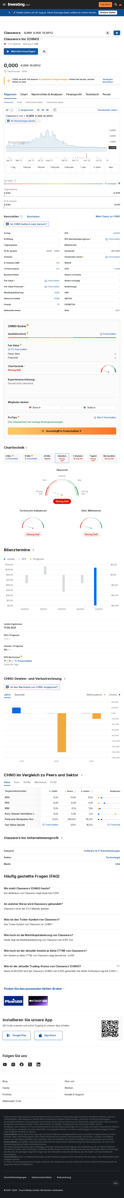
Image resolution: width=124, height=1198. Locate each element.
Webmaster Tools (12, 1101)
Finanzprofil (74, 94)
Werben (69, 1087)
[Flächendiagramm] (11, 110)
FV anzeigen (111, 183)
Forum (107, 94)
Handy (6, 1087)
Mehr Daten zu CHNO (108, 216)
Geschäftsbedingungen (15, 1177)
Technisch (92, 94)
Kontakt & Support (74, 1094)
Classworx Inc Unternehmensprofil (31, 838)
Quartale (20, 694)
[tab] (12, 458)
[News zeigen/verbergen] (55, 110)
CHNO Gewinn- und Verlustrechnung (33, 679)
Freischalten (51, 824)
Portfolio (7, 1094)
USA (117, 864)
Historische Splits (55, 102)
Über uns (69, 1081)
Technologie (113, 857)
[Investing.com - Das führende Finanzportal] (19, 4)
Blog (5, 1081)
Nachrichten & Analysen (46, 94)
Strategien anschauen (108, 81)
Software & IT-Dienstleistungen (102, 850)
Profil (19, 102)
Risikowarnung (64, 1177)
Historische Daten (34, 102)
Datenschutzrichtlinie (42, 1177)
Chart (24, 94)
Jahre (7, 694)
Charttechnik (14, 447)
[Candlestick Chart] (7, 110)
